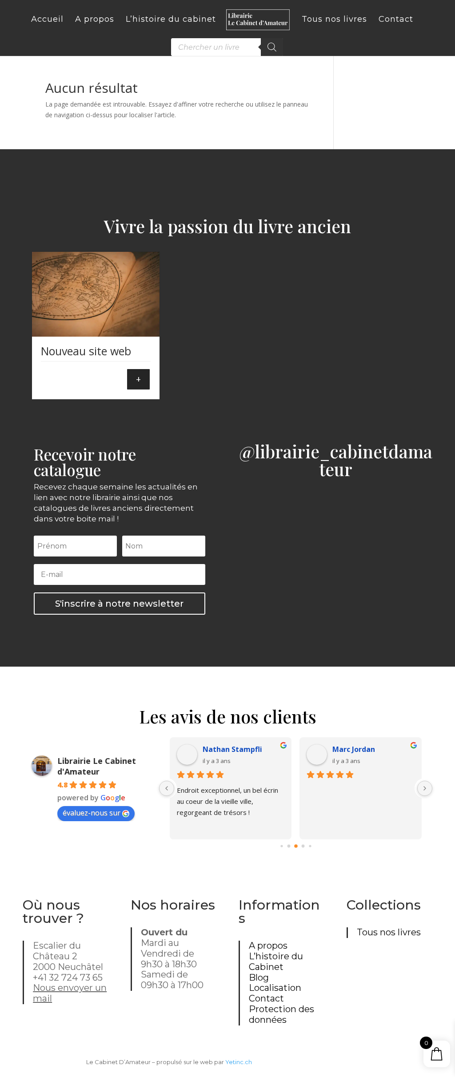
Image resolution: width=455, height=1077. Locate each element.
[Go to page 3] (302, 846)
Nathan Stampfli (232, 749)
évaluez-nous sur (91, 813)
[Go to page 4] (310, 846)
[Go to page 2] (296, 846)
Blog (259, 977)
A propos (268, 945)
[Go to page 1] (288, 846)
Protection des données (281, 1014)
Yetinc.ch (238, 1061)
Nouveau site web (86, 350)
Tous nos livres (389, 932)
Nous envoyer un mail (70, 993)
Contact (266, 998)
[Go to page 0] (281, 846)
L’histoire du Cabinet (276, 961)
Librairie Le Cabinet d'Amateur (96, 766)
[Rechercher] (272, 47)
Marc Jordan (353, 749)
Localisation (275, 987)
